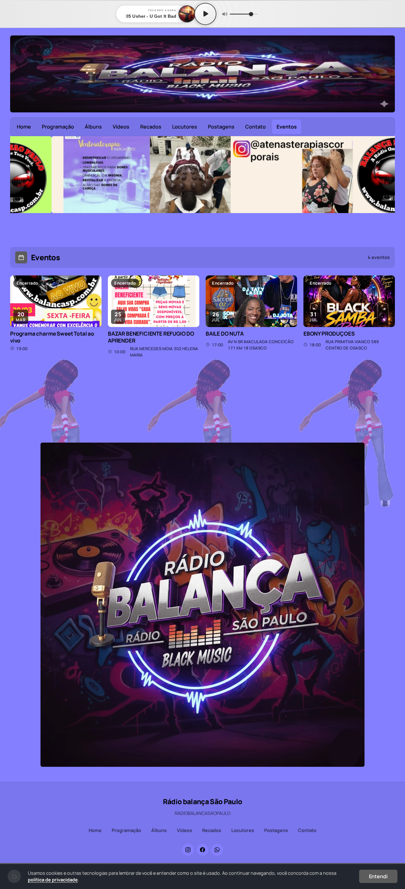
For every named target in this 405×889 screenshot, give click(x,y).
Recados (150, 126)
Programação (58, 126)
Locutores (184, 126)
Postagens (221, 126)
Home (24, 126)
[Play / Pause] (205, 14)
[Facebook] (202, 850)
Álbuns (93, 126)
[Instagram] (188, 850)
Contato (255, 126)
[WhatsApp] (217, 850)
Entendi (378, 876)
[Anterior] (19, 192)
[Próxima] (386, 192)
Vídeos (121, 126)
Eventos (287, 126)
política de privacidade (53, 880)
